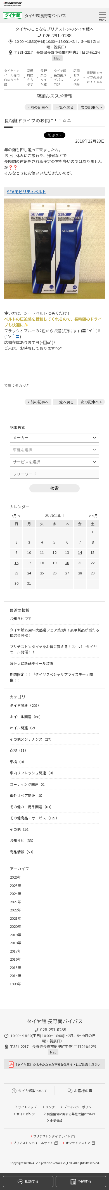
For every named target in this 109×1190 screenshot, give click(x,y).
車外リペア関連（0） (27, 795)
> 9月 (93, 515)
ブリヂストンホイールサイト (33, 1143)
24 (29, 573)
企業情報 (56, 1120)
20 (67, 562)
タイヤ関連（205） (25, 705)
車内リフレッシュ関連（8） (32, 772)
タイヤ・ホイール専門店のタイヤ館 (12, 77)
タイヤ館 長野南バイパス (45, 15)
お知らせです (21, 618)
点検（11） (19, 750)
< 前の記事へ (38, 107)
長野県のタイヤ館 (44, 77)
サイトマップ (27, 1107)
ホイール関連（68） (26, 716)
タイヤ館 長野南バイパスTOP (60, 77)
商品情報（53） (22, 851)
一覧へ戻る (65, 107)
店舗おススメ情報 (77, 77)
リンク (50, 1107)
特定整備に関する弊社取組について (71, 1114)
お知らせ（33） (22, 840)
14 (80, 552)
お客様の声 (83, 1090)
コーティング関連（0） (29, 784)
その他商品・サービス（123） (34, 817)
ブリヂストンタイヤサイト (51, 1136)
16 (16, 562)
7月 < (15, 515)
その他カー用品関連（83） (32, 806)
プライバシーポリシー (79, 1107)
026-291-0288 (57, 35)
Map (57, 58)
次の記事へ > (91, 107)
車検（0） (18, 761)
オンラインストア (78, 1143)
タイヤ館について (32, 1090)
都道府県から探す (30, 77)
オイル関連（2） (23, 727)
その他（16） (21, 829)
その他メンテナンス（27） (32, 739)
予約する (84, 1181)
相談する (31, 1181)
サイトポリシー (27, 1114)
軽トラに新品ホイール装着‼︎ (33, 663)
